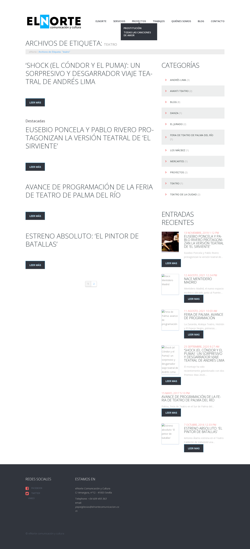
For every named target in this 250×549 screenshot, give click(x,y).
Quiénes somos (181, 21)
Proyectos (177, 172)
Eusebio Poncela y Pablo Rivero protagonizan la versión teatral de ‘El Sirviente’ (90, 137)
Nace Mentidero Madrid (198, 281)
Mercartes (177, 161)
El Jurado (176, 124)
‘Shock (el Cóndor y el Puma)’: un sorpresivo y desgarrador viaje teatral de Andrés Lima (89, 73)
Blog (201, 21)
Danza (174, 113)
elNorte (101, 21)
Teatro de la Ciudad (183, 194)
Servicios (119, 21)
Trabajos (159, 21)
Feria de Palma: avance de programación (203, 316)
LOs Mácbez (177, 150)
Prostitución (132, 28)
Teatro (174, 183)
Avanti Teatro (179, 91)
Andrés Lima (178, 80)
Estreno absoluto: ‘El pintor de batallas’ (82, 240)
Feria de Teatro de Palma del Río (191, 135)
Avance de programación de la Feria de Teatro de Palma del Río (89, 191)
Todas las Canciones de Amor (137, 34)
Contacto (217, 21)
